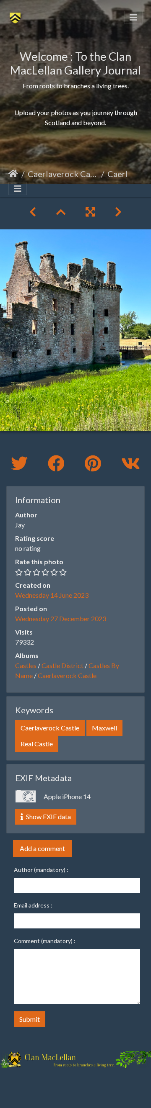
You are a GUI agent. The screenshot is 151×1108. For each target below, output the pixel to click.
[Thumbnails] (61, 212)
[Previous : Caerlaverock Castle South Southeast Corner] (32, 212)
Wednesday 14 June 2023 (52, 595)
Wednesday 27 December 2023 (60, 618)
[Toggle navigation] (133, 17)
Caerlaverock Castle (63, 174)
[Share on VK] (130, 463)
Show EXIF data (48, 816)
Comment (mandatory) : (45, 940)
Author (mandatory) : (41, 869)
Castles (25, 665)
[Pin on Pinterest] (94, 463)
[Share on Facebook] (57, 463)
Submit (29, 1019)
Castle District (62, 665)
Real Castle (37, 744)
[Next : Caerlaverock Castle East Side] (118, 212)
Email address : (33, 905)
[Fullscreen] (90, 212)
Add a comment (42, 848)
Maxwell (104, 728)
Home (13, 173)
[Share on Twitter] (21, 463)
